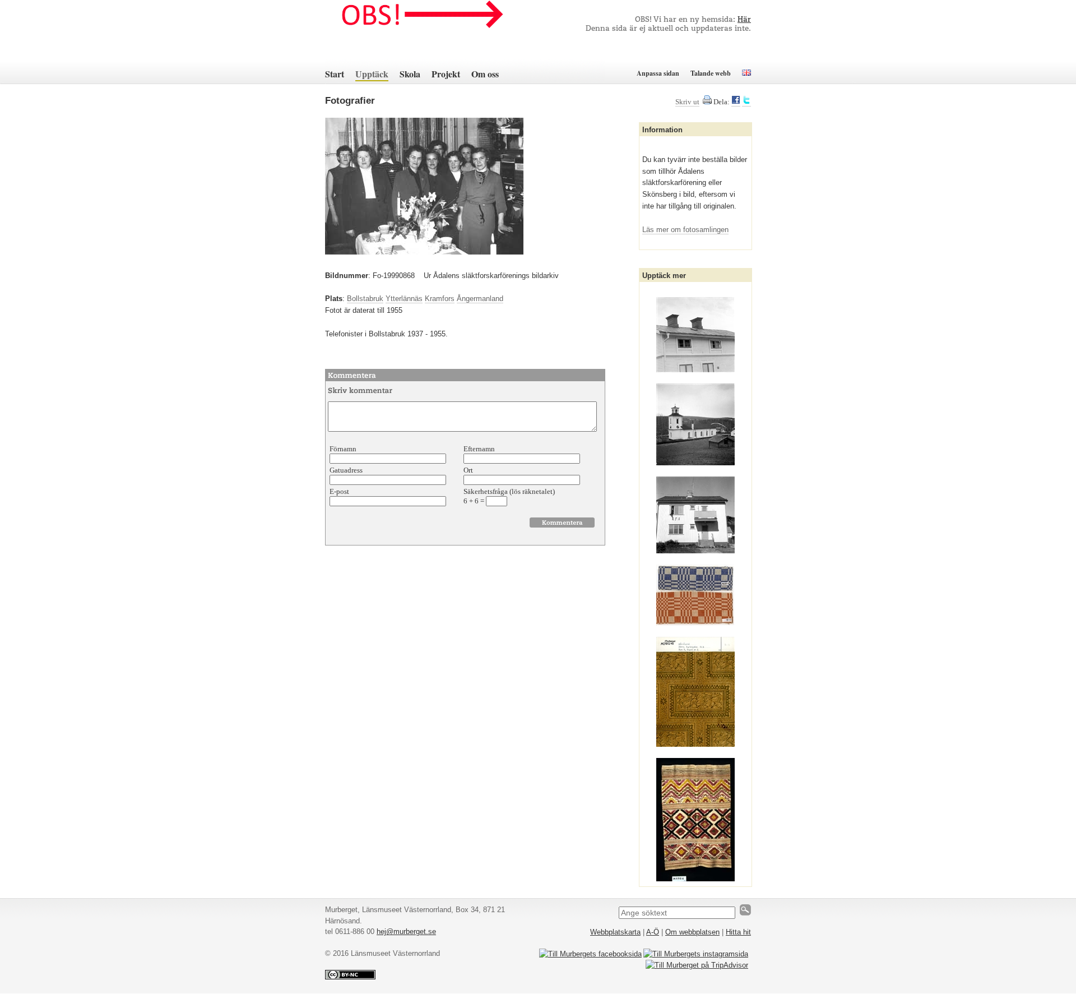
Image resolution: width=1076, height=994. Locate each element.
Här (744, 20)
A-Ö (652, 932)
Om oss (485, 73)
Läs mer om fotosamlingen (685, 229)
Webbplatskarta (615, 932)
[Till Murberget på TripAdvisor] (697, 965)
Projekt (446, 73)
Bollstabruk (365, 298)
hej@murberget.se (406, 931)
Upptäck (371, 73)
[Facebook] (735, 102)
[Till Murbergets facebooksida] (590, 954)
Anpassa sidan (658, 73)
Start (334, 73)
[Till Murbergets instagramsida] (695, 954)
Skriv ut (687, 102)
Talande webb (710, 73)
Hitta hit (738, 932)
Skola (410, 73)
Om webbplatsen (692, 932)
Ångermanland (480, 298)
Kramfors (439, 298)
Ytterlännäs (404, 298)
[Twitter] (746, 102)
